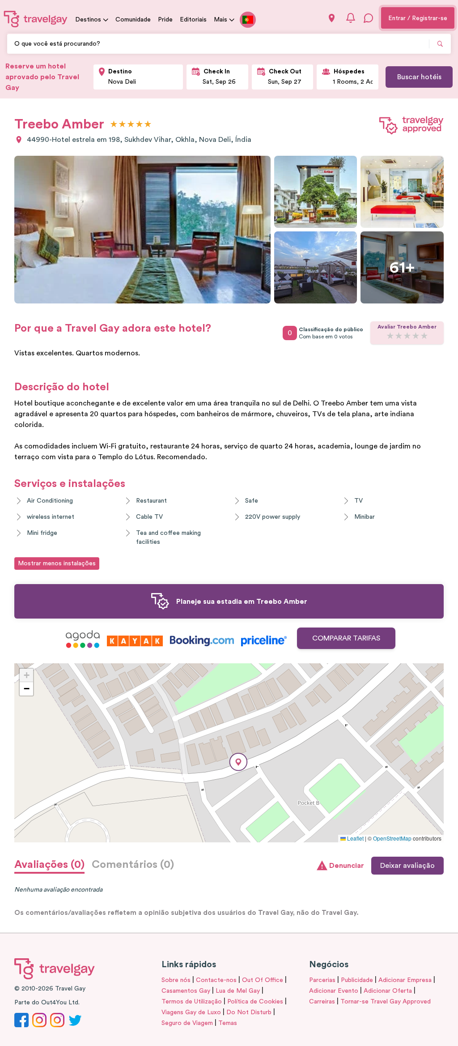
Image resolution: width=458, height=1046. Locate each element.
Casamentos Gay (185, 991)
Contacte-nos (216, 980)
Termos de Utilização (191, 1002)
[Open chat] (368, 18)
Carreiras (322, 1002)
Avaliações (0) (49, 864)
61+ (402, 268)
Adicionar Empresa (405, 980)
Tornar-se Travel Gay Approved (385, 1002)
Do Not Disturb (248, 1012)
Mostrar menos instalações (57, 563)
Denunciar (346, 865)
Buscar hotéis (419, 77)
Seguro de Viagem (187, 1023)
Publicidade (357, 980)
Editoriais (193, 20)
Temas (227, 1023)
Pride (165, 20)
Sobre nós (176, 980)
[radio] (114, 125)
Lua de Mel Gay (238, 991)
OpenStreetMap (392, 838)
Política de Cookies (255, 1002)
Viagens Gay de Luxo (191, 1012)
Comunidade (133, 20)
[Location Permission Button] (332, 18)
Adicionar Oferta (388, 991)
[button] (238, 762)
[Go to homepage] (36, 18)
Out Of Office (262, 980)
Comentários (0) (133, 864)
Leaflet (355, 838)
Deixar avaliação (407, 865)
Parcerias (322, 980)
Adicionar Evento (333, 991)
